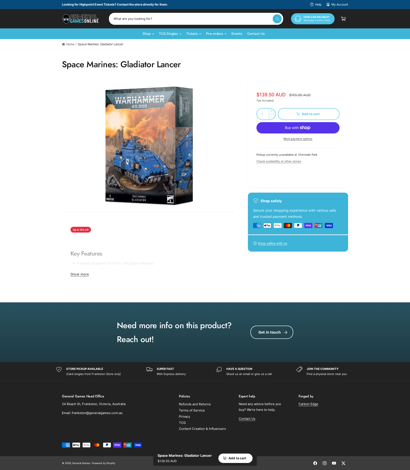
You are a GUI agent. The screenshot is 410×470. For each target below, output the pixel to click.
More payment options (298, 138)
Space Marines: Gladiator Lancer (100, 44)
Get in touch (269, 332)
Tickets (192, 34)
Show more (79, 274)
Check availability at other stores (278, 161)
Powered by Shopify (103, 463)
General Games (81, 463)
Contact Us (247, 419)
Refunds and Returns (195, 404)
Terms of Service (192, 410)
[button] (343, 18)
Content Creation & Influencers (202, 429)
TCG (182, 423)
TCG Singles (168, 34)
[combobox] (196, 18)
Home (70, 44)
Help (318, 4)
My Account (339, 4)
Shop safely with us (272, 243)
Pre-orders (214, 34)
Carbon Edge (308, 404)
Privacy (184, 416)
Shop (147, 34)
